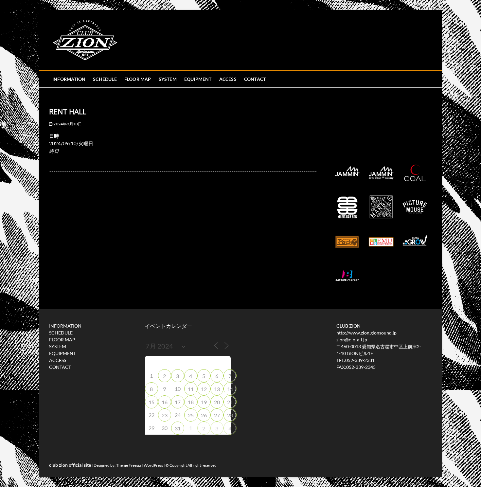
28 (230, 415)
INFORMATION (68, 79)
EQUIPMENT (198, 79)
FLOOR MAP (137, 79)
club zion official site (70, 465)
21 (230, 402)
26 (204, 415)
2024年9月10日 (67, 123)
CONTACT (255, 79)
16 (165, 402)
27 (217, 415)
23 (165, 415)
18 (191, 402)
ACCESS (228, 79)
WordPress (153, 465)
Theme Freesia (128, 465)
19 (204, 402)
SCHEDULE (105, 79)
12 (204, 389)
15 (151, 402)
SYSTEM (168, 79)
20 (217, 402)
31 (178, 428)
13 (217, 389)
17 (178, 402)
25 (191, 415)
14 (230, 389)
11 (191, 389)
